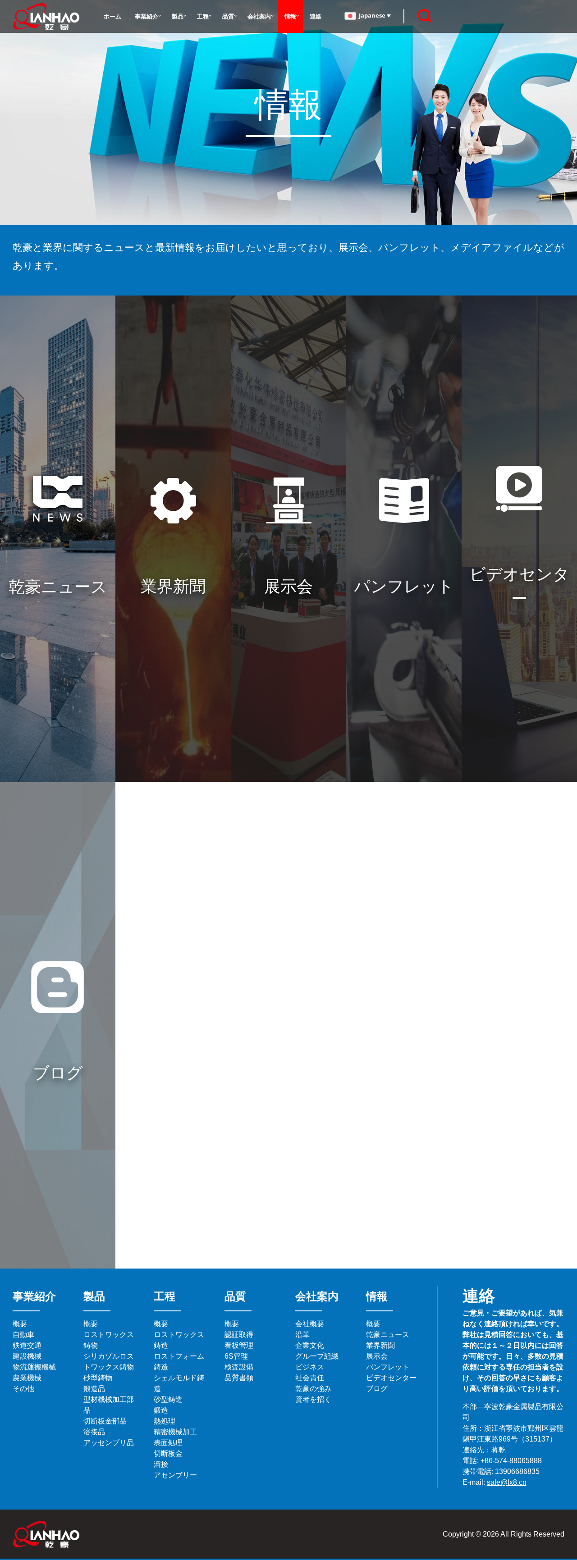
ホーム (112, 16)
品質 (228, 16)
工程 (203, 16)
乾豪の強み (313, 1388)
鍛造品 (94, 1388)
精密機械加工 (175, 1432)
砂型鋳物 (97, 1378)
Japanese (373, 15)
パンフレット (387, 1367)
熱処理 (164, 1421)
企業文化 (309, 1345)
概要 (20, 1324)
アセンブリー (175, 1475)
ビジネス (309, 1367)
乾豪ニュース (387, 1334)
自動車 (23, 1334)
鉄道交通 (27, 1345)
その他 (23, 1388)
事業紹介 (146, 16)
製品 (177, 16)
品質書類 (238, 1378)
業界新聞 (380, 1345)
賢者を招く (313, 1399)
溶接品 (94, 1432)
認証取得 (238, 1334)
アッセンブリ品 (108, 1442)
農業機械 (27, 1378)
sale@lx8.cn (507, 1482)
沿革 (302, 1334)
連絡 (315, 16)
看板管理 (238, 1345)
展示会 (377, 1356)
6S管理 (236, 1356)
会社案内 (259, 16)
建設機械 (27, 1356)
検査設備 (238, 1367)
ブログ (377, 1388)
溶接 (161, 1464)
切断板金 (168, 1453)
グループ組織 (317, 1356)
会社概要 (309, 1324)
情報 (290, 16)
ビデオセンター (391, 1378)
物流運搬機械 (34, 1367)
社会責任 (309, 1378)
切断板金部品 (105, 1421)
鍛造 (161, 1410)
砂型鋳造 (168, 1399)
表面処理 (168, 1442)
